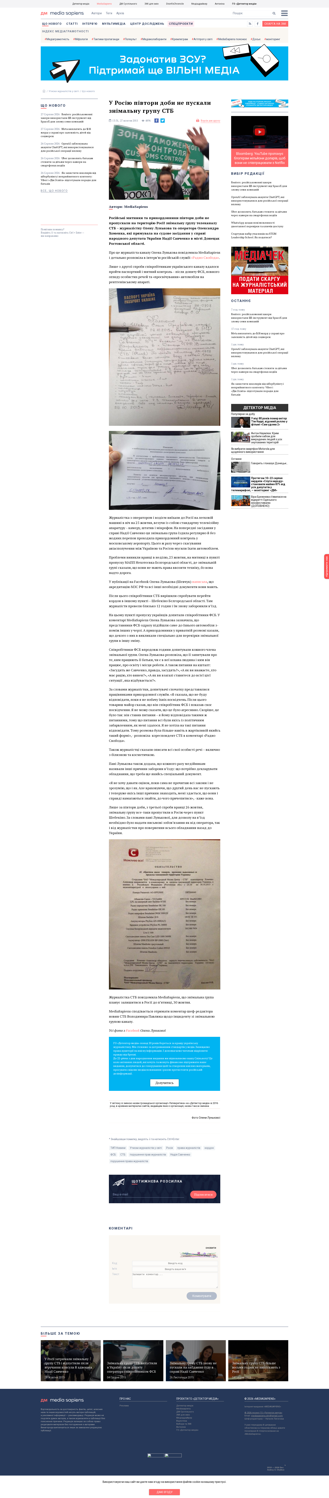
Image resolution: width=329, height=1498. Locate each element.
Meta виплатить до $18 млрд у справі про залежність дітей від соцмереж (66, 132)
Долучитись (164, 1083)
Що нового (52, 23)
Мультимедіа (114, 23)
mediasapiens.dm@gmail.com (267, 1416)
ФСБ (113, 1154)
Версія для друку (210, 120)
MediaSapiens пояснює (232, 39)
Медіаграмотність (57, 39)
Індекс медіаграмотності (65, 31)
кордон (209, 1147)
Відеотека (181, 1421)
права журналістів (188, 1147)
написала (199, 581)
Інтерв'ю (89, 23)
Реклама (124, 1405)
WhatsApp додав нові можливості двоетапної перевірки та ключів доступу (257, 224)
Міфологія (81, 39)
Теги (109, 13)
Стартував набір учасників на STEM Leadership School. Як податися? (253, 235)
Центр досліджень (147, 23)
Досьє (256, 39)
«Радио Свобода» (205, 257)
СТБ (122, 1154)
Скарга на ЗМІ (275, 23)
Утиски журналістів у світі (64, 91)
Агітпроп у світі (203, 39)
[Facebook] (156, 120)
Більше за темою (60, 1333)
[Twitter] (163, 120)
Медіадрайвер (199, 3)
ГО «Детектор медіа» (244, 3)
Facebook (133, 1030)
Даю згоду (164, 1492)
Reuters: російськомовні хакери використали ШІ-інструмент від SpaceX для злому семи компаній (66, 117)
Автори (96, 13)
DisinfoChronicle (175, 3)
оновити (211, 1247)
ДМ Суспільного (128, 3)
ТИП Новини (117, 1147)
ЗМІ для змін (152, 3)
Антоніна (219, 3)
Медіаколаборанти (154, 39)
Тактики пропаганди (106, 39)
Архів (120, 13)
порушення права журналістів (129, 1161)
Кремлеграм (180, 39)
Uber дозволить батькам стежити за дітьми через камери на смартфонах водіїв (67, 161)
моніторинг (273, 39)
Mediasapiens (183, 1408)
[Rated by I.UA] (156, 1456)
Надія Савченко (180, 1154)
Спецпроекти (181, 23)
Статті (72, 23)
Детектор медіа (80, 3)
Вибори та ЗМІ (183, 1424)
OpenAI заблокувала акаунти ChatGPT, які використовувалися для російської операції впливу (67, 147)
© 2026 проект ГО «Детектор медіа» (263, 1412)
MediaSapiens (104, 3)
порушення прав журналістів (148, 1154)
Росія (169, 1147)
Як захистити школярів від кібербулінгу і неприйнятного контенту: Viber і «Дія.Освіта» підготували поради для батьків (68, 178)
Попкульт (131, 39)
